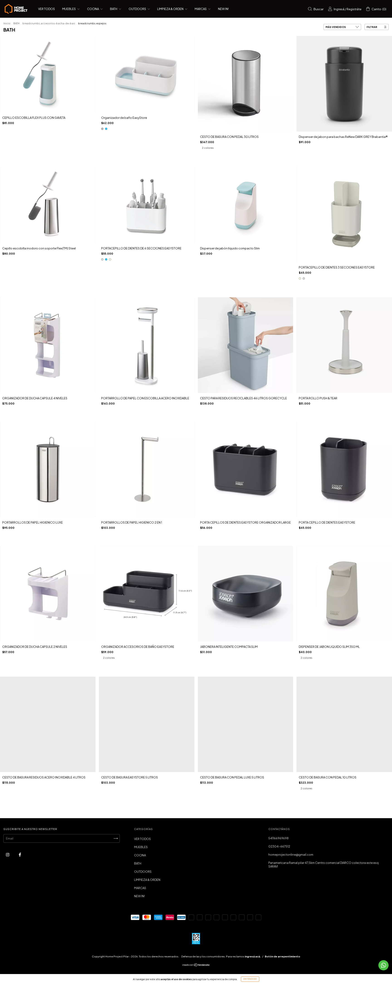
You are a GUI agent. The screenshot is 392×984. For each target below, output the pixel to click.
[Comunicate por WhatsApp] (383, 965)
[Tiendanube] (196, 965)
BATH (114, 9)
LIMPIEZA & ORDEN (170, 9)
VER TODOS (46, 9)
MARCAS (201, 9)
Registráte (354, 9)
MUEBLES (69, 9)
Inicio (6, 23)
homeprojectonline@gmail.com (290, 854)
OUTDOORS (138, 9)
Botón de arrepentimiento (282, 956)
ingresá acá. (253, 956)
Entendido (250, 979)
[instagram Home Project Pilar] (7, 855)
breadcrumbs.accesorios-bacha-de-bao (48, 23)
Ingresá (339, 9)
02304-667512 (279, 846)
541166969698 (278, 838)
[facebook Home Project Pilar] (20, 855)
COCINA (93, 9)
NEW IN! (223, 9)
